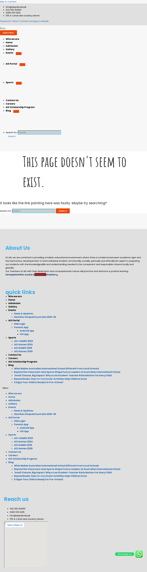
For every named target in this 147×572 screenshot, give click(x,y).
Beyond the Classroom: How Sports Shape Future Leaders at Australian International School (67, 372)
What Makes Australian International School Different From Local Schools (56, 368)
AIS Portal (11, 63)
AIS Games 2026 (23, 351)
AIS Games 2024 (23, 344)
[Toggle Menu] (19, 53)
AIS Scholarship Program (20, 107)
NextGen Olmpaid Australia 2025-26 (35, 317)
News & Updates (23, 313)
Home (9, 42)
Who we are (12, 39)
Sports (9, 82)
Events (9, 52)
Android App (27, 330)
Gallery (10, 49)
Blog (8, 110)
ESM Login (19, 323)
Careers (10, 103)
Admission (12, 45)
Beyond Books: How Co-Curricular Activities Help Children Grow (50, 378)
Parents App (21, 327)
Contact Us (12, 100)
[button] (11, 136)
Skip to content (8, 1)
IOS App (24, 334)
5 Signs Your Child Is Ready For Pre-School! (38, 382)
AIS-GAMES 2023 (23, 341)
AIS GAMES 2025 (23, 347)
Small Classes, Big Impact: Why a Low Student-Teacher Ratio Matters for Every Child (63, 375)
